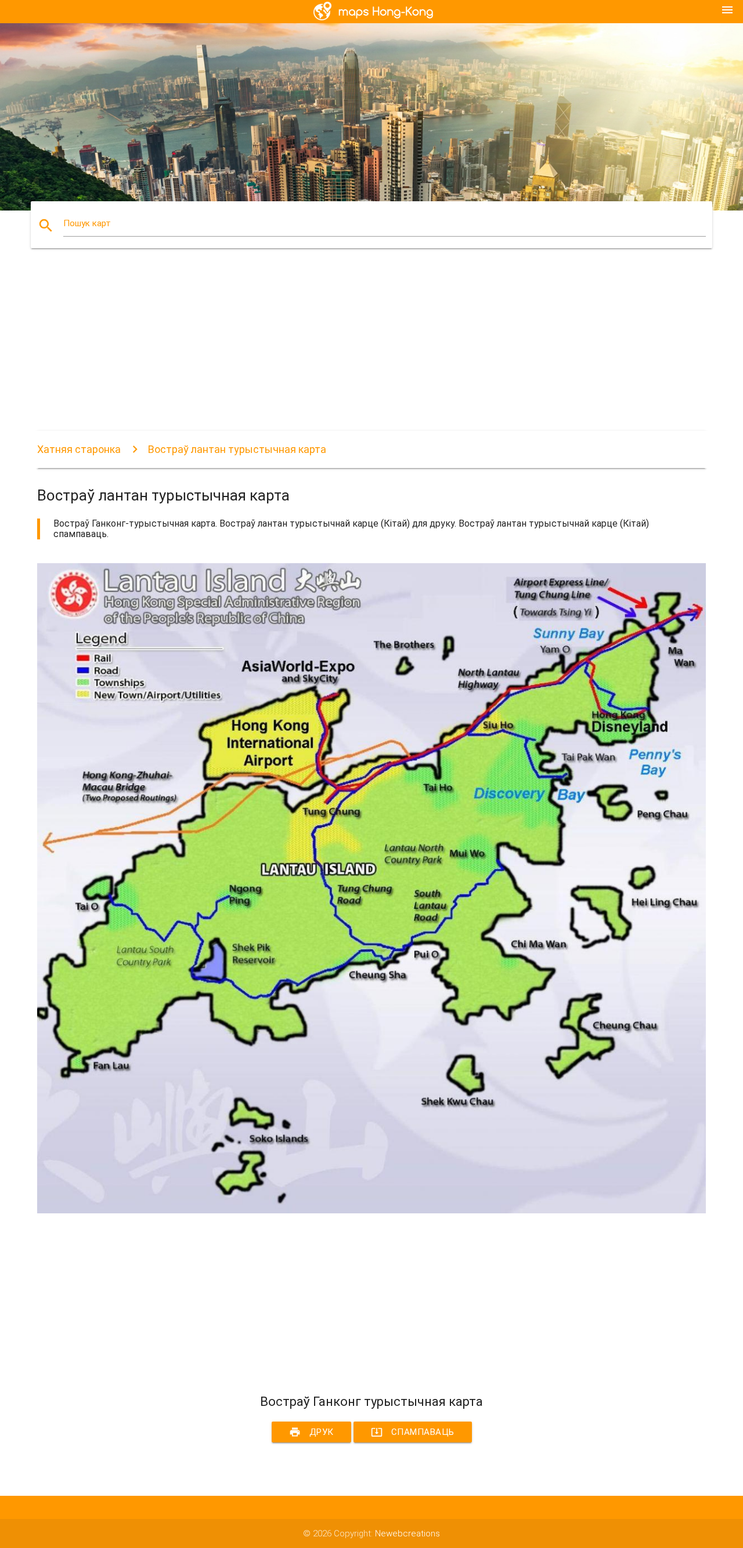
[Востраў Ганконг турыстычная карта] (371, 1210)
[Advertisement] (371, 350)
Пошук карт (87, 223)
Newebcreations (407, 1533)
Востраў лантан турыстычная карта (237, 449)
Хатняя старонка (79, 449)
